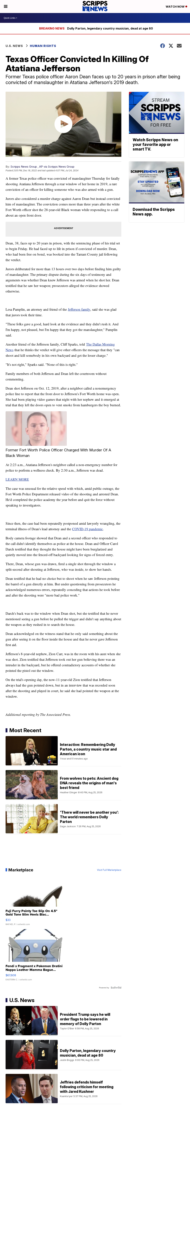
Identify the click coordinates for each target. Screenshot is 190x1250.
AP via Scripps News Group (56, 166)
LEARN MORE (17, 479)
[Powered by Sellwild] (116, 987)
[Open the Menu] (6, 6)
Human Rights (43, 46)
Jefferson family (79, 309)
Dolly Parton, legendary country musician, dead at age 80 (110, 28)
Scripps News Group (23, 166)
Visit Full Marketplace (109, 870)
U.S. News (14, 46)
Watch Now (175, 6)
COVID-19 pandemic (87, 529)
